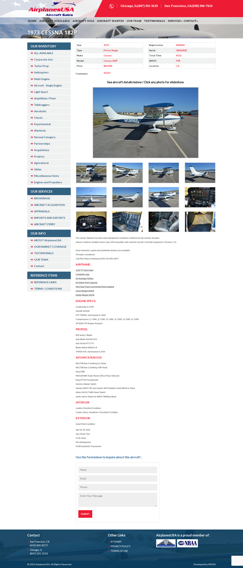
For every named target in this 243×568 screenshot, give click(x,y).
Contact (39, 265)
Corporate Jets (43, 59)
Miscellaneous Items (46, 175)
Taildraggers (42, 104)
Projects (39, 156)
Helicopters (41, 72)
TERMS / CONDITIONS (48, 288)
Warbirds (40, 130)
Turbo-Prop (41, 65)
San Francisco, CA (39, 543)
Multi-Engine (42, 78)
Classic (38, 117)
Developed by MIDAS (205, 564)
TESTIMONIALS (44, 253)
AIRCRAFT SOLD (83, 20)
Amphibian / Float (45, 98)
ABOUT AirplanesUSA (47, 240)
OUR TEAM (134, 20)
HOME (32, 20)
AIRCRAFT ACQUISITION (49, 204)
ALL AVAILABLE (43, 53)
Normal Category (45, 137)
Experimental (42, 124)
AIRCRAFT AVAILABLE (54, 20)
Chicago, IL (39, 551)
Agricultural (41, 162)
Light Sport (41, 91)
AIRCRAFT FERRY (44, 224)
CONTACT (190, 20)
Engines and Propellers (48, 182)
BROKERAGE (42, 198)
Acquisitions (41, 149)
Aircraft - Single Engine (48, 85)
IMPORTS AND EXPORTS (49, 217)
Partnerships (42, 143)
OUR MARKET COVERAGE (50, 246)
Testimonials (154, 20)
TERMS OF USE (119, 550)
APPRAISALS (42, 211)
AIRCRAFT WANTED (110, 20)
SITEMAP (116, 541)
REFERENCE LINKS (45, 282)
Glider (38, 169)
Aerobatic (40, 111)
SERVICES (174, 20)
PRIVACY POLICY (120, 546)
